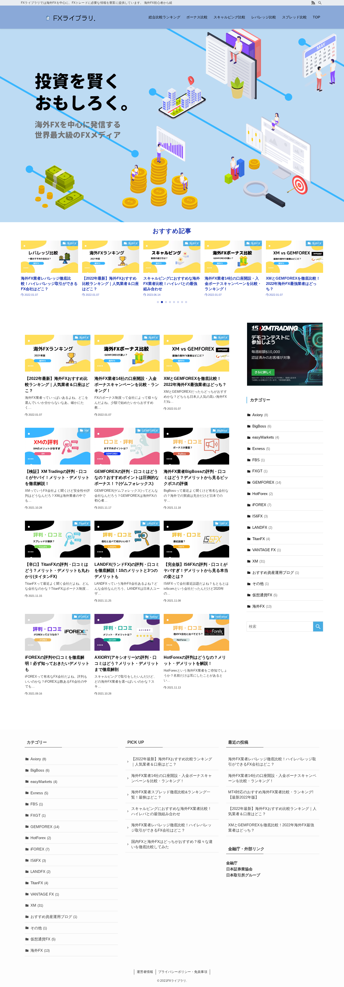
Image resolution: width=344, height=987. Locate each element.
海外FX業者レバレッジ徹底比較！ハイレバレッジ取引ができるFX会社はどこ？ (171, 827)
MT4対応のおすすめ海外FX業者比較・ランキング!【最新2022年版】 (270, 794)
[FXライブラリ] (71, 17)
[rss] (313, 3)
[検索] (320, 3)
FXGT (259, 471)
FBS (258, 460)
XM (258, 561)
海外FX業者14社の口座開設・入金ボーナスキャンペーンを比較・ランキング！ (171, 778)
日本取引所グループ (243, 875)
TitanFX (261, 539)
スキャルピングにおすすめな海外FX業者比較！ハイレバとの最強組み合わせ (171, 811)
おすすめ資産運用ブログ (275, 572)
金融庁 (231, 863)
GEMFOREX (266, 482)
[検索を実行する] (318, 626)
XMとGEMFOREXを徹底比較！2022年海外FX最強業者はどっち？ (271, 827)
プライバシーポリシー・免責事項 (182, 972)
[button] (158, 302)
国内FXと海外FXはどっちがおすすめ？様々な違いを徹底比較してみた (172, 844)
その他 (260, 584)
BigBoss (261, 426)
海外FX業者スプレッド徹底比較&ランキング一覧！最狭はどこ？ (170, 794)
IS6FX (260, 516)
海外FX (261, 606)
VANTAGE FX (266, 550)
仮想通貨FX (264, 595)
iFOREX (261, 505)
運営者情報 (145, 972)
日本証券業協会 (239, 869)
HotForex (262, 493)
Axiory (260, 415)
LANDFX (262, 527)
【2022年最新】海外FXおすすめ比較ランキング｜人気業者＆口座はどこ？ (171, 761)
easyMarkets (265, 437)
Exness (261, 449)
